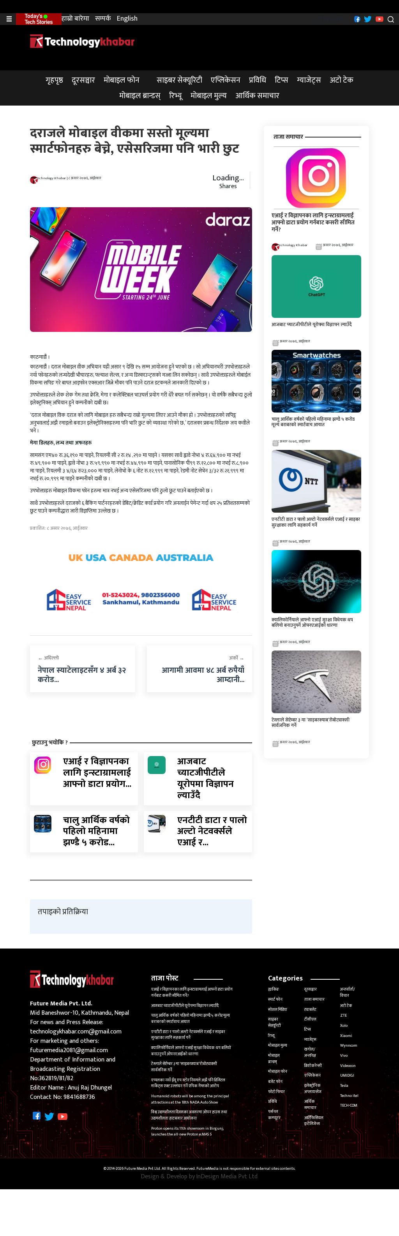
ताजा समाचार (314, 999)
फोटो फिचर (276, 1091)
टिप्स (281, 80)
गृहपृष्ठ (54, 80)
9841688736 (79, 1097)
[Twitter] (367, 18)
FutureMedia (207, 1169)
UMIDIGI (347, 1075)
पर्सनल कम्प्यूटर (274, 1114)
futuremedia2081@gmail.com (69, 1050)
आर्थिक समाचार (257, 95)
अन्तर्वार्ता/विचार (347, 992)
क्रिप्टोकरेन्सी (313, 1065)
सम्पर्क (103, 19)
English (127, 19)
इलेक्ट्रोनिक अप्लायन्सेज (312, 1088)
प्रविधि (257, 80)
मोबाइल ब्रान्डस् (140, 95)
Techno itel (349, 1095)
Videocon (348, 1065)
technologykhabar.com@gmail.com (76, 1031)
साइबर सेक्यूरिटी (179, 80)
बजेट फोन (275, 1081)
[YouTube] (378, 18)
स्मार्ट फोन (275, 999)
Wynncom (348, 1045)
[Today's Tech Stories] (39, 18)
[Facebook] (356, 18)
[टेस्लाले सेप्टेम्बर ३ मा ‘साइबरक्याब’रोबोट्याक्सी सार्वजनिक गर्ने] (316, 681)
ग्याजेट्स (309, 80)
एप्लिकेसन (225, 80)
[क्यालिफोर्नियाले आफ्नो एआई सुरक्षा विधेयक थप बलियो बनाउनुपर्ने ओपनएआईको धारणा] (316, 581)
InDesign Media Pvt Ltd (227, 1176)
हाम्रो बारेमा (75, 19)
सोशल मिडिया (277, 1009)
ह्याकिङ (273, 989)
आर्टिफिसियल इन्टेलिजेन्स (313, 1121)
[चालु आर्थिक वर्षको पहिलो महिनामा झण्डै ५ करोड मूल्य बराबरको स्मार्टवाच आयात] (43, 823)
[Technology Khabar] (82, 40)
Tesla (344, 1085)
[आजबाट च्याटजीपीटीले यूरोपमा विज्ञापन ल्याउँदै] (157, 765)
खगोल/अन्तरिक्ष (310, 1052)
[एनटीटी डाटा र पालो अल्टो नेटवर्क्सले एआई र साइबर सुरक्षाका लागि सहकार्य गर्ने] (157, 823)
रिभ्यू (175, 95)
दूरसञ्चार (83, 80)
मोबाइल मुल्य (209, 95)
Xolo (344, 1025)
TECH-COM (348, 1105)
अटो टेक (341, 80)
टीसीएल (310, 1019)
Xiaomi (346, 1035)
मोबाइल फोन (121, 80)
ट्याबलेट (310, 1009)
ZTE (343, 1015)
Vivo (344, 1055)
